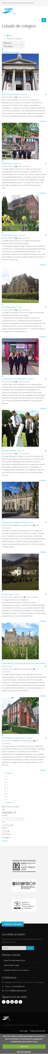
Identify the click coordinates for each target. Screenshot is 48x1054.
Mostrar (5, 841)
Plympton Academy (13, 451)
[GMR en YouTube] (12, 1002)
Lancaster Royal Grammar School (18, 522)
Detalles (43, 121)
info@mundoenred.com (18, 991)
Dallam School (11, 163)
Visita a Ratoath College (11, 965)
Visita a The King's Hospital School (14, 960)
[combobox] (13, 43)
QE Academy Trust (12, 307)
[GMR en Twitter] (8, 1002)
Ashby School (13, 235)
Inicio (10, 36)
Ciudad (4, 815)
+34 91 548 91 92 (18, 986)
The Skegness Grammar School (17, 738)
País (3, 809)
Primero (10, 773)
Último (9, 802)
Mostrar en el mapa (11, 52)
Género (5, 828)
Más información (24, 1052)
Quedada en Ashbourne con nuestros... (17, 970)
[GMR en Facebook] (4, 1002)
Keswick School (11, 594)
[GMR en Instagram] (20, 1002)
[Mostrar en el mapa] (45, 94)
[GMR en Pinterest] (16, 1002)
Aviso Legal (24, 1031)
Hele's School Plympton (14, 94)
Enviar (30, 948)
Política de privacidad (37, 1031)
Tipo (3, 822)
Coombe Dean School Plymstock (18, 379)
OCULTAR (24, 1046)
